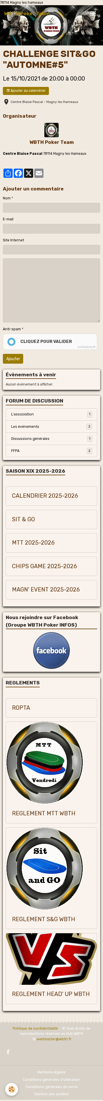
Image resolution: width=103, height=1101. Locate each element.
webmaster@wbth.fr (54, 1039)
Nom (7, 198)
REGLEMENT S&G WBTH (43, 919)
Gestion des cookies (51, 1094)
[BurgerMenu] (92, 13)
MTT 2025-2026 (33, 542)
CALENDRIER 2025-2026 (45, 496)
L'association (50, 414)
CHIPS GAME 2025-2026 (44, 566)
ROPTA (21, 708)
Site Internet (13, 240)
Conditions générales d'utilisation (51, 1080)
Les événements (50, 427)
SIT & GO (23, 519)
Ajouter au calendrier (28, 91)
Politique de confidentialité (35, 1028)
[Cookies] (11, 1089)
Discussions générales (50, 439)
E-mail (8, 219)
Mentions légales (51, 1072)
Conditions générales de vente (51, 1087)
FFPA (50, 451)
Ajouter (13, 358)
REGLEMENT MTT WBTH (44, 813)
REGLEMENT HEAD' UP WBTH (51, 994)
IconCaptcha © (86, 347)
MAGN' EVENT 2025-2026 (46, 589)
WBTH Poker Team (51, 142)
